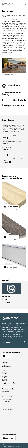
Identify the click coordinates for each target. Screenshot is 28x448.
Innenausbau (6, 391)
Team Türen (4, 373)
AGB (19, 446)
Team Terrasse (5, 377)
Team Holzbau (5, 376)
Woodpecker (6, 401)
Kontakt (4, 407)
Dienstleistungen (7, 399)
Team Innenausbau (6, 370)
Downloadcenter (7, 409)
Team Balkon (4, 380)
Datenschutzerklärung (12, 446)
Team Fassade (5, 379)
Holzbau (4, 394)
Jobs (3, 404)
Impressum (4, 446)
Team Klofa (4, 375)
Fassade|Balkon (7, 396)
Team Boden (4, 372)
